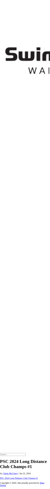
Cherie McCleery (10, 473)
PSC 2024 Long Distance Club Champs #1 (19, 478)
